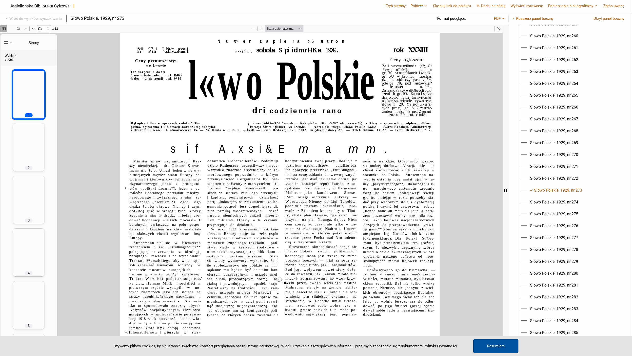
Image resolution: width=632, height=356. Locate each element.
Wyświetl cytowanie (527, 6)
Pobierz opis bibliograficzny (570, 6)
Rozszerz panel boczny (534, 18)
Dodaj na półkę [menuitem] (493, 6)
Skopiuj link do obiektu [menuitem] (452, 6)
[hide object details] (506, 190)
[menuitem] (554, 36)
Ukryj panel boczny (608, 18)
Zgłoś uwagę (613, 6)
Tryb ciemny (396, 6)
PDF (497, 18)
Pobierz (417, 6)
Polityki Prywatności (440, 346)
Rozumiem (496, 346)
